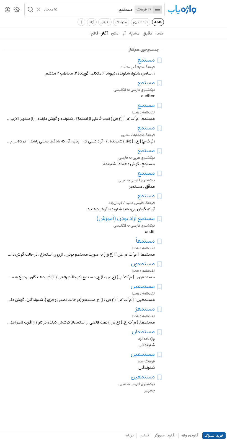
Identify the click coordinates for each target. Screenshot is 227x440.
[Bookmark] (159, 60)
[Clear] (39, 9)
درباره (129, 435)
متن (114, 33)
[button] (30, 9)
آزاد (91, 22)
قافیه (93, 33)
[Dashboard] (7, 10)
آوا (124, 33)
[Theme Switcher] (17, 11)
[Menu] (157, 10)
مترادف (121, 22)
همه (158, 22)
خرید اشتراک (214, 436)
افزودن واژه (190, 435)
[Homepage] (181, 10)
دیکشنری (140, 22)
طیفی (104, 22)
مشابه (134, 33)
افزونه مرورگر (165, 435)
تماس (144, 435)
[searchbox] (95, 9)
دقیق (147, 33)
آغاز (105, 33)
